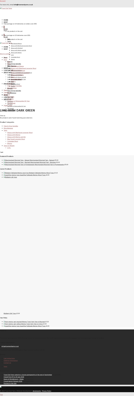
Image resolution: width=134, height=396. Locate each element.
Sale (8, 66)
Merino (9, 143)
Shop (6, 22)
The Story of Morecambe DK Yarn (16, 106)
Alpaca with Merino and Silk (18, 77)
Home (6, 20)
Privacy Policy (46, 391)
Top (1, 395)
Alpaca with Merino (13, 135)
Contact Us (8, 70)
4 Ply (9, 148)
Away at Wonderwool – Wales (14, 379)
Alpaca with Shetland (17, 48)
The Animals (10, 82)
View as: (2, 116)
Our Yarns (9, 77)
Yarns (9, 41)
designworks (37, 391)
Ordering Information (11, 360)
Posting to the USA (10, 383)
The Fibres (10, 75)
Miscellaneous (11, 93)
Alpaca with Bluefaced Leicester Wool (21, 46)
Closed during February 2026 (13, 381)
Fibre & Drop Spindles (14, 91)
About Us (7, 72)
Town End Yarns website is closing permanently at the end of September (28, 375)
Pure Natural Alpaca (16, 44)
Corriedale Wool (15, 84)
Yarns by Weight (9, 146)
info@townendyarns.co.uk (10, 346)
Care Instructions (9, 358)
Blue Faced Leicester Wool (16, 139)
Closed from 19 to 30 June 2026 (14, 377)
